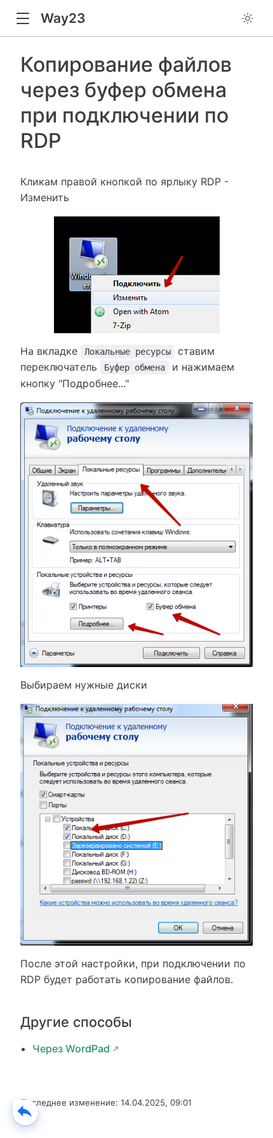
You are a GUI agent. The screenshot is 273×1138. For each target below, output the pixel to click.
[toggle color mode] (247, 18)
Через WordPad (71, 1048)
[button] (22, 18)
